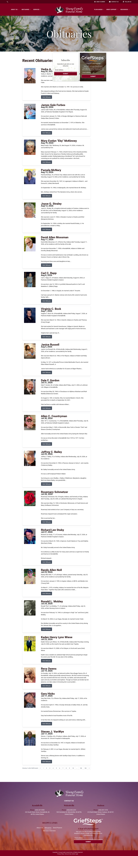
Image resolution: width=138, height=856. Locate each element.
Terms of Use (68, 854)
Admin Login (75, 854)
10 (73, 768)
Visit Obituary (46, 97)
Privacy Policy (60, 854)
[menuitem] (15, 10)
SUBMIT (65, 74)
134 (85, 768)
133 (81, 768)
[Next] (89, 768)
